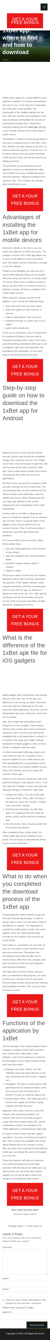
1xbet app (32, 127)
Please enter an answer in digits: (18, 1307)
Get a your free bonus (25, 21)
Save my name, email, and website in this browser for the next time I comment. (26, 1301)
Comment (7, 1247)
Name (6, 1278)
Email (6, 1289)
